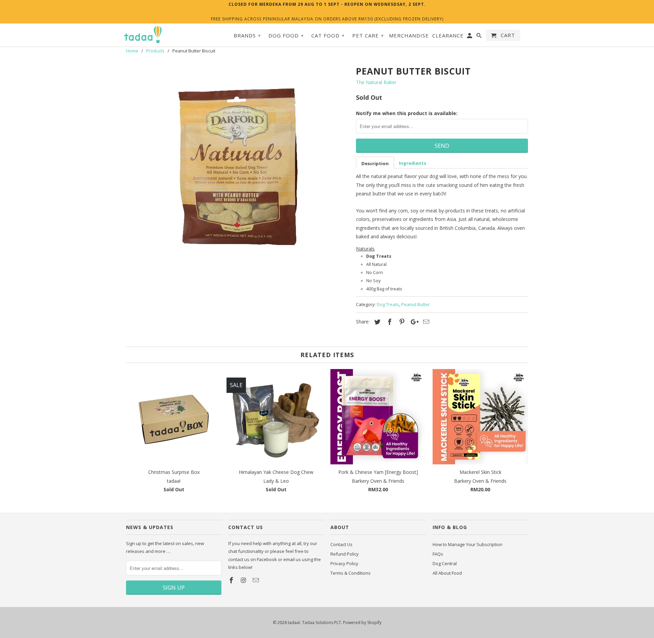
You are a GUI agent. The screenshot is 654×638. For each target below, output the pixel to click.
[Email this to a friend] (425, 322)
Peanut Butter (415, 304)
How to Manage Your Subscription (467, 544)
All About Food (447, 573)
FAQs (438, 554)
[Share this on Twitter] (376, 322)
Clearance (448, 35)
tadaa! (294, 622)
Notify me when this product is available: (406, 113)
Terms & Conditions (350, 573)
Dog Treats (388, 304)
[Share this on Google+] (412, 322)
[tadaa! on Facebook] (232, 580)
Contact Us (341, 544)
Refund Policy (344, 554)
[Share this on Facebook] (388, 322)
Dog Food (286, 35)
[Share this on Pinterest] (400, 322)
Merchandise (409, 35)
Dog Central (445, 563)
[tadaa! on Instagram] (244, 580)
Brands (247, 35)
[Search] (480, 36)
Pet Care (368, 35)
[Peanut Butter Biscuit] (237, 165)
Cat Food (328, 35)
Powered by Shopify (362, 622)
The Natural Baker (376, 82)
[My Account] (470, 36)
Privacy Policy (344, 563)
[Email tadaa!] (256, 580)
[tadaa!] (143, 34)
